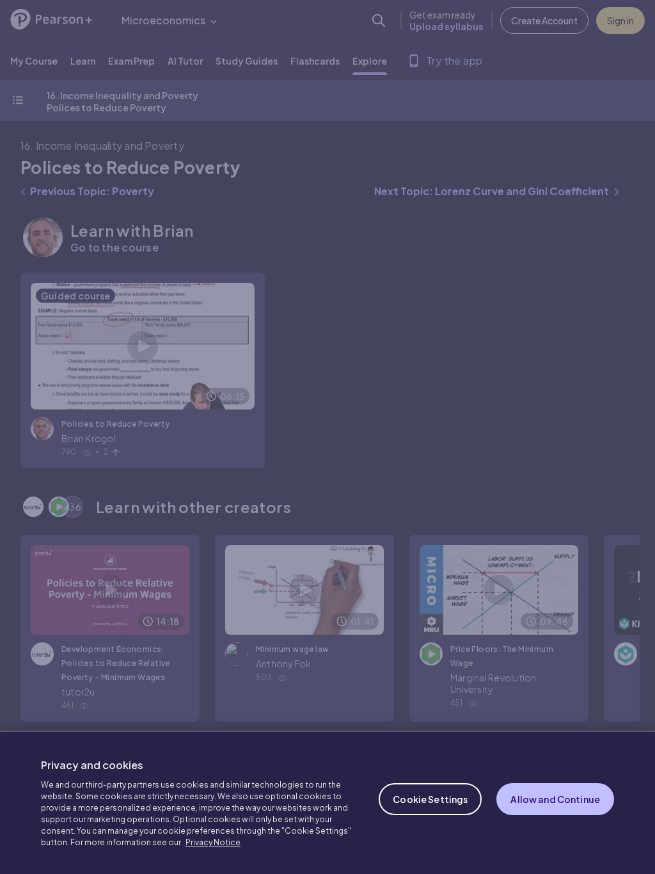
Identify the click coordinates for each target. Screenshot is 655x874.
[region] (327, 802)
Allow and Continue (555, 799)
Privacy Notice (213, 842)
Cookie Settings (430, 799)
